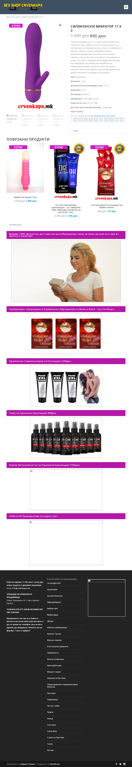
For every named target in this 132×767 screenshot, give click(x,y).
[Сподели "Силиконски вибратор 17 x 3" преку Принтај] (122, 120)
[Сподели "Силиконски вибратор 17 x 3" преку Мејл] (116, 120)
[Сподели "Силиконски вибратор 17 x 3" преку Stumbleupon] (111, 120)
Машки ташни (54, 672)
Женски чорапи (54, 640)
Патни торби (53, 706)
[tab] (96, 131)
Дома (9, 17)
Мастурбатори (54, 665)
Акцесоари (52, 589)
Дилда (50, 621)
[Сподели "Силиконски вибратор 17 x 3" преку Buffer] (106, 120)
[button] (60, 25)
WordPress (55, 764)
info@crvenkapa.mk (21, 588)
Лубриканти (53, 653)
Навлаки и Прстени (56, 678)
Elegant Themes (28, 764)
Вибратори (100, 116)
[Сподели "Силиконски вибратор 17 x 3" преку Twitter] (80, 120)
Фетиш (50, 750)
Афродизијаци (54, 602)
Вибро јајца (52, 615)
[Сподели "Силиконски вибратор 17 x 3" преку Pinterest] (96, 120)
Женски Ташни (54, 634)
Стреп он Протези (55, 737)
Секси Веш (52, 731)
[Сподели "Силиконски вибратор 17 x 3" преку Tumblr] (91, 120)
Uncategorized (53, 583)
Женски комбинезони (57, 627)
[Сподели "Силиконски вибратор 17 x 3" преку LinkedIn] (101, 120)
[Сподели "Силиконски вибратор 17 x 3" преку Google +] (86, 120)
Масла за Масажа (55, 659)
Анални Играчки (55, 596)
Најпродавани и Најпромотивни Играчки (62, 685)
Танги (50, 744)
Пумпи (50, 712)
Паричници (52, 699)
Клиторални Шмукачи (57, 646)
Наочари (51, 693)
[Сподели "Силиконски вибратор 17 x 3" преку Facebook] (75, 120)
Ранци (50, 718)
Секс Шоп (16, 17)
